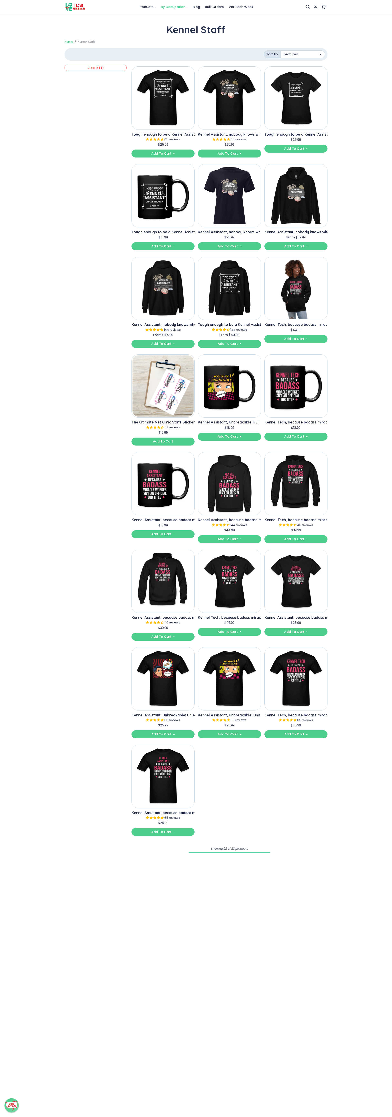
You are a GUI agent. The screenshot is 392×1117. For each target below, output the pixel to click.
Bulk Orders (214, 6)
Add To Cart (161, 153)
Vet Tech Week (241, 6)
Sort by (272, 54)
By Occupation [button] (173, 6)
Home (69, 42)
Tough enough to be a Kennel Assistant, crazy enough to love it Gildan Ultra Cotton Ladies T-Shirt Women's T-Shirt (295, 134)
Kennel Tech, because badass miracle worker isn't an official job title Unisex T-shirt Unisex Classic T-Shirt (295, 715)
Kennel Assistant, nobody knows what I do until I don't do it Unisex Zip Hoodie (163, 324)
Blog (196, 6)
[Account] (315, 7)
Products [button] (146, 6)
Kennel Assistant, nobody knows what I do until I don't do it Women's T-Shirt (229, 232)
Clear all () (95, 68)
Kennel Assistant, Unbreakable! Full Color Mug (229, 422)
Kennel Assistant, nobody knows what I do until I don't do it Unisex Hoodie (295, 232)
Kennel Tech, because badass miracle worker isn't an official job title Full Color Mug (295, 422)
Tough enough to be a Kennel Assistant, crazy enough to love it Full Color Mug (163, 232)
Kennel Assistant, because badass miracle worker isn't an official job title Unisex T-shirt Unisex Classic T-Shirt (163, 813)
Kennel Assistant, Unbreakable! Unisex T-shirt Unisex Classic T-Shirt (229, 715)
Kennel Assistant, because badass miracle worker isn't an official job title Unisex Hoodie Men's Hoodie (163, 617)
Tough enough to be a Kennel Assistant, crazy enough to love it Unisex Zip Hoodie (229, 324)
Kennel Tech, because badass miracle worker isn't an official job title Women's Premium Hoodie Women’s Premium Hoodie (295, 324)
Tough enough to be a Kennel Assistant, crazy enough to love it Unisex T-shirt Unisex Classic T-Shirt (163, 134)
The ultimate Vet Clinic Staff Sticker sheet (163, 422)
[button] (308, 7)
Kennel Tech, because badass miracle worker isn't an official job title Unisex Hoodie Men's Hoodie (295, 520)
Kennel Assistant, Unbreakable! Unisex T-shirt (163, 715)
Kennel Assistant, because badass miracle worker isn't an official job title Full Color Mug (163, 520)
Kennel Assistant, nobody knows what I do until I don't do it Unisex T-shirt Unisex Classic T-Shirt (229, 134)
